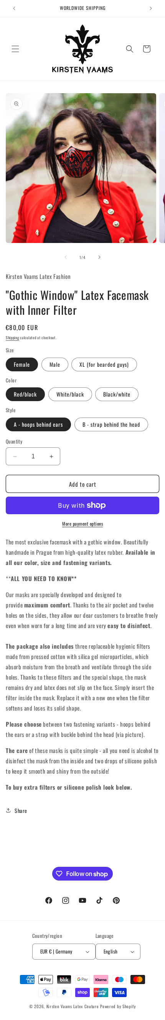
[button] (15, 48)
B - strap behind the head (111, 424)
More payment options (82, 523)
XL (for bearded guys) (104, 364)
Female (22, 364)
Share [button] (21, 810)
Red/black (25, 394)
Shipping (12, 337)
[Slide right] (99, 257)
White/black (70, 394)
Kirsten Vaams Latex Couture (73, 1006)
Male (55, 364)
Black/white (116, 394)
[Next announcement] (150, 8)
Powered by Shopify (118, 1006)
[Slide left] (65, 257)
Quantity (14, 441)
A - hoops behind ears (38, 424)
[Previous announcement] (14, 8)
